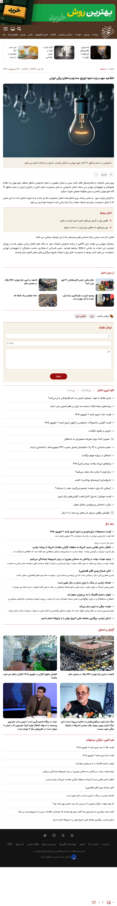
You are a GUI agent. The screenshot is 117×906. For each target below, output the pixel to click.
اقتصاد (53, 34)
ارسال (58, 376)
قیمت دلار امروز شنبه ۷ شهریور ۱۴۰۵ (98, 755)
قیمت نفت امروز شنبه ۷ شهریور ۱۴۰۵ (93, 415)
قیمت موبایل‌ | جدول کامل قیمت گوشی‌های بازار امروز (84, 497)
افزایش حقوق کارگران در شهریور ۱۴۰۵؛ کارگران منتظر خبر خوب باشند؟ (30, 676)
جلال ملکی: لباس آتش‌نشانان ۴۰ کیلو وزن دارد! (77, 282)
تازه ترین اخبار (105, 390)
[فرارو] (107, 31)
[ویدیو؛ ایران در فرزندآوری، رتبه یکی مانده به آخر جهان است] (105, 300)
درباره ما (106, 844)
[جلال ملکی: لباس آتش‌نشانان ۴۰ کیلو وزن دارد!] (105, 285)
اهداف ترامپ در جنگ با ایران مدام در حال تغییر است (84, 583)
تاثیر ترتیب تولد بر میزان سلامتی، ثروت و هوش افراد (48, 52)
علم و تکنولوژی (41, 34)
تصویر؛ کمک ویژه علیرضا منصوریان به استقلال (87, 439)
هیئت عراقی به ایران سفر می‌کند (95, 607)
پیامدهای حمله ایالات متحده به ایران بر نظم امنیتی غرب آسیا (80, 406)
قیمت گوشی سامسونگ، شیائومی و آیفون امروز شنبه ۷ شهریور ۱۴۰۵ (78, 423)
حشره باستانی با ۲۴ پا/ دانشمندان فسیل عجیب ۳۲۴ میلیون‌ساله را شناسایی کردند (70, 447)
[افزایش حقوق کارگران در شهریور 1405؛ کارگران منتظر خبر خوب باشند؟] (30, 653)
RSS (9, 844)
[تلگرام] (45, 835)
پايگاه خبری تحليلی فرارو (53, 851)
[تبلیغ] (58, 12)
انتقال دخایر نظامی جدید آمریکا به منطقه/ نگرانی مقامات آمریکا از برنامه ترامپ (71, 547)
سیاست (95, 34)
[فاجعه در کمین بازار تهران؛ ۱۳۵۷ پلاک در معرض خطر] (48, 285)
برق (92, 316)
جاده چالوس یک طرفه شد (25, 295)
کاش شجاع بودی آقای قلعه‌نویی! (95, 571)
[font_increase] (111, 174)
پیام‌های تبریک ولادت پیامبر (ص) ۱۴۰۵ (92, 464)
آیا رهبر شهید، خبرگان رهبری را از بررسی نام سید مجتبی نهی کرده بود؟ (83, 804)
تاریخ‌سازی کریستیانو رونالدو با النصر (93, 480)
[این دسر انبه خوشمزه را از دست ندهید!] (28, 52)
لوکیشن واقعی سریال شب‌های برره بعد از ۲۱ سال (85, 513)
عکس (30, 34)
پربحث (71, 390)
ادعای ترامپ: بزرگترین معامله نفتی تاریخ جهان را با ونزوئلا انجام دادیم (76, 618)
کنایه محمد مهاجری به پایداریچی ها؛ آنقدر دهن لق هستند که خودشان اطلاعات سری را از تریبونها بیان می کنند (66, 812)
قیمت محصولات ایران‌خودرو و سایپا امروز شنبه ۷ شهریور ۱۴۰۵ (80, 532)
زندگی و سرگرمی (65, 34)
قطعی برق (80, 316)
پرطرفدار (86, 390)
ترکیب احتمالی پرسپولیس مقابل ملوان (92, 505)
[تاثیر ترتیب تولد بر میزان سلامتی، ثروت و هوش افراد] (64, 52)
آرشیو (82, 844)
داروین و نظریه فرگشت (100, 431)
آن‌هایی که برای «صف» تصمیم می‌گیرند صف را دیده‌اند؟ (83, 488)
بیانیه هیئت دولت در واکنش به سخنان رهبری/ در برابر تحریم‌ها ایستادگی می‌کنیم (70, 559)
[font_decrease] (96, 174)
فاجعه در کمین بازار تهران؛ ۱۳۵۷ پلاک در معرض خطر (21, 282)
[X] (63, 835)
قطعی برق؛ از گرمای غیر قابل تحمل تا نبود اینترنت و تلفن (84, 221)
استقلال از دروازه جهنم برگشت (96, 456)
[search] (19, 29)
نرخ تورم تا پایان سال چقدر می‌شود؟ (93, 472)
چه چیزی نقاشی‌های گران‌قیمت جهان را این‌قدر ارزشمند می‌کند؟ (84, 52)
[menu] (5, 29)
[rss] (72, 835)
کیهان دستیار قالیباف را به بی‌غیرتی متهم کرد (89, 595)
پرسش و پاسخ (49, 844)
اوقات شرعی (33, 844)
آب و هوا (20, 844)
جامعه (2, 34)
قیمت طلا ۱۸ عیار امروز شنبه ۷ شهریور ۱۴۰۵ (95, 747)
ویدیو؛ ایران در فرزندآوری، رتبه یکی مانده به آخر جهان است (78, 297)
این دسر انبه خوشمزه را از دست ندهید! (12, 52)
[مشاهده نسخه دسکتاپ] (13, 29)
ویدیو (23, 34)
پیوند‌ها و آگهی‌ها (67, 844)
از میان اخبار (107, 273)
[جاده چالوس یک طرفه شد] (48, 300)
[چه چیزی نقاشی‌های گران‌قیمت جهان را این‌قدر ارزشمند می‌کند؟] (100, 52)
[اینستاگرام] (54, 835)
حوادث (78, 34)
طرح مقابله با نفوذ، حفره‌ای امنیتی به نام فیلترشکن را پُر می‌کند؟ (79, 398)
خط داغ (109, 524)
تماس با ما (93, 844)
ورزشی (86, 34)
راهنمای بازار (13, 34)
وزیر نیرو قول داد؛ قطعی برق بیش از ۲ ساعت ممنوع (86, 227)
